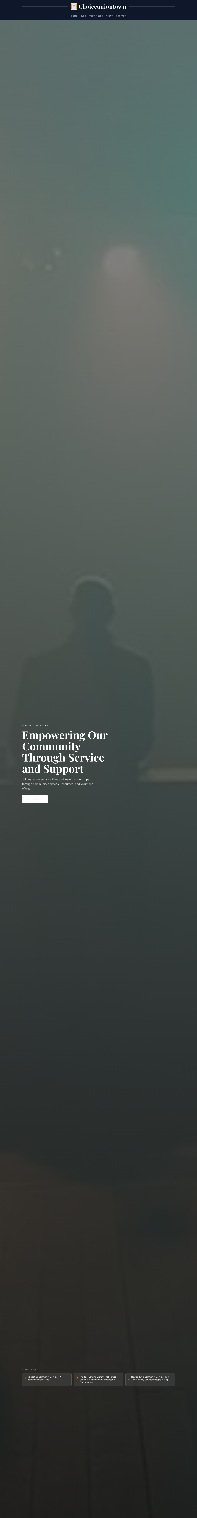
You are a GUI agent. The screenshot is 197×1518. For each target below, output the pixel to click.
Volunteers (96, 16)
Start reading (33, 799)
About (109, 16)
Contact (121, 16)
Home (74, 16)
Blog (83, 16)
